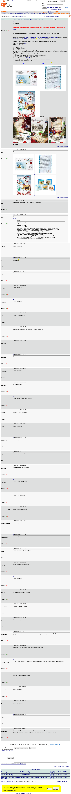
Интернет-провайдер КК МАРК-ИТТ (23, 793)
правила (21, 12)
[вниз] (70, 15)
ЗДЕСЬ (28, 57)
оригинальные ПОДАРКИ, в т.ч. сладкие (24, 38)
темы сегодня (56, 13)
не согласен (55, 789)
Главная (14, 0)
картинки (31, 12)
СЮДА (48, 59)
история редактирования (62, 146)
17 (24, 16)
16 (22, 16)
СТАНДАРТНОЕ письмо (30, 37)
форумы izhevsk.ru (62, 781)
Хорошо (49, 788)
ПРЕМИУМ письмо (43, 37)
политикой (23, 788)
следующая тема (47, 16)
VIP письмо (54, 37)
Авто (8, 13)
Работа (21, 13)
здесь (25, 43)
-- (13, 20)
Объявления (37, 13)
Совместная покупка (21, 0)
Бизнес (25, 13)
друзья (68, 13)
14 (18, 16)
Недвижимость (14, 13)
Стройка (30, 13)
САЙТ (14, 29)
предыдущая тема (55, 16)
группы (63, 13)
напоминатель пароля (56, 9)
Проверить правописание (21, 748)
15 (20, 16)
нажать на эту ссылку (7, 750)
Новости (3, 13)
